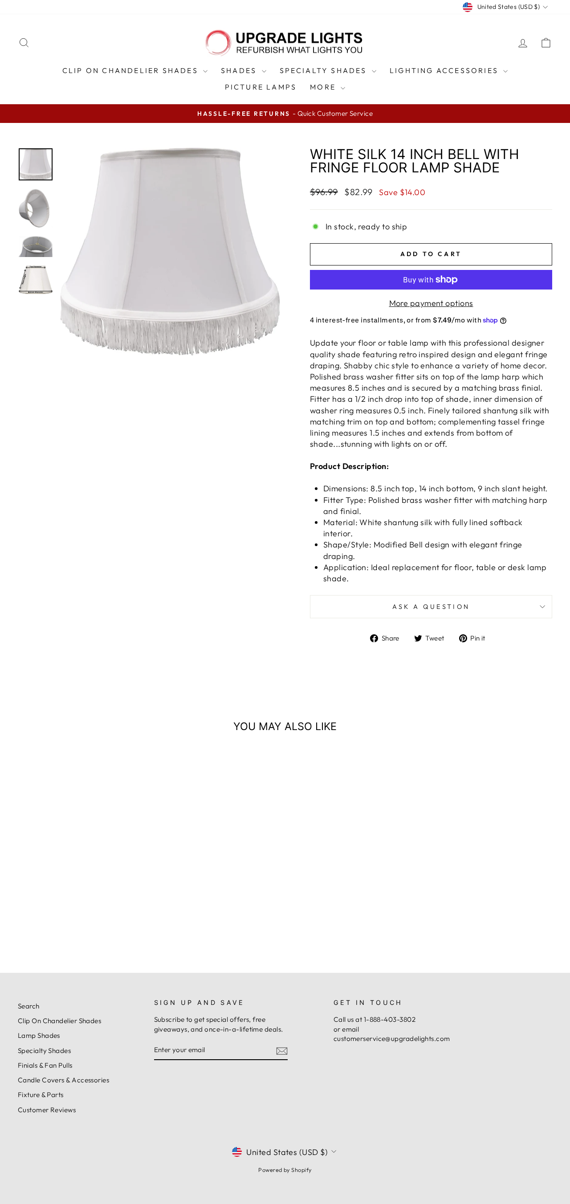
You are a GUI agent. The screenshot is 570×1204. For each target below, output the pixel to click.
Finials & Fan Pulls (45, 1065)
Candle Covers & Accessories (63, 1080)
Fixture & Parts (41, 1094)
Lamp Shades (39, 1035)
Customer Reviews (47, 1110)
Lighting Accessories (445, 70)
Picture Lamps (261, 86)
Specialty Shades (325, 70)
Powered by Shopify (284, 1169)
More (324, 86)
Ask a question (431, 607)
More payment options (431, 303)
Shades (240, 70)
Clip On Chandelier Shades (131, 70)
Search (29, 1006)
